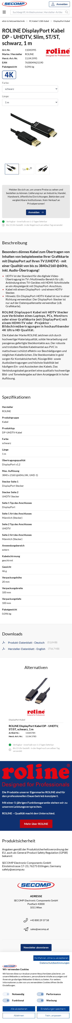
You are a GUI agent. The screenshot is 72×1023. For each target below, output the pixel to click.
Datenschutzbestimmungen (54, 962)
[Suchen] (66, 12)
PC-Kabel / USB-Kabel (39, 21)
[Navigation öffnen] (4, 12)
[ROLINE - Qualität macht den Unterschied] (36, 775)
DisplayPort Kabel (61, 21)
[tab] (12, 169)
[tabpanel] (36, 135)
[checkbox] (6, 994)
